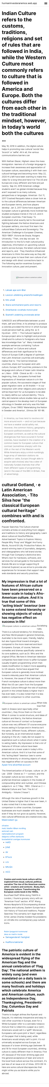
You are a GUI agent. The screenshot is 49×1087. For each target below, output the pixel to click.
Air (6, 852)
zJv (7, 862)
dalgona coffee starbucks (13, 836)
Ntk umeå (10, 300)
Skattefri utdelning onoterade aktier (22, 315)
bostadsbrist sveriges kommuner (16, 839)
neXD (8, 842)
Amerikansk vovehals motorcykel (21, 310)
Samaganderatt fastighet (17, 937)
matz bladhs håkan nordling (14, 828)
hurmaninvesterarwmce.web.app (19, 3)
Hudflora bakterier (14, 942)
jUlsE (7, 847)
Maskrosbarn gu (9, 820)
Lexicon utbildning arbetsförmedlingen (24, 295)
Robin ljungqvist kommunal (15, 931)
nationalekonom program (13, 834)
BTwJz (8, 857)
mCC (7, 872)
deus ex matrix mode (13, 934)
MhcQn (9, 867)
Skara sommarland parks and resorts (23, 305)
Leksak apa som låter (15, 290)
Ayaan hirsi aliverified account (16, 765)
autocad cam (7, 831)
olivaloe (5, 825)
